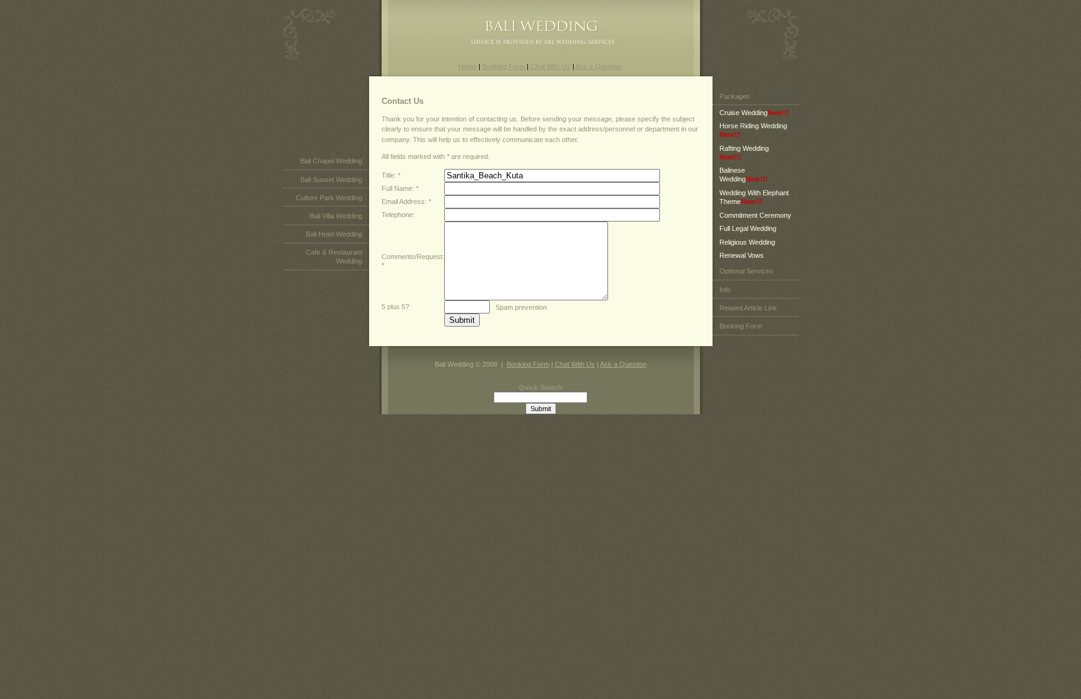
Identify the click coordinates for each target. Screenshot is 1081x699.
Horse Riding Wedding (753, 130)
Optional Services (746, 271)
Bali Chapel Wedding (331, 161)
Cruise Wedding (754, 112)
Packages (734, 96)
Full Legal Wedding (747, 228)
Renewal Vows (741, 255)
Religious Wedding (747, 242)
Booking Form (503, 66)
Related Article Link (748, 308)
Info (725, 289)
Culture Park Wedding (329, 198)
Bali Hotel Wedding (334, 234)
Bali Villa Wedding (336, 216)
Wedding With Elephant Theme (754, 197)
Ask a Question (599, 66)
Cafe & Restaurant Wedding (334, 256)
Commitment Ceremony (755, 215)
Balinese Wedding (743, 174)
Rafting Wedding (744, 153)
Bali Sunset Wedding (331, 179)
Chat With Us (550, 66)
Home (468, 66)
